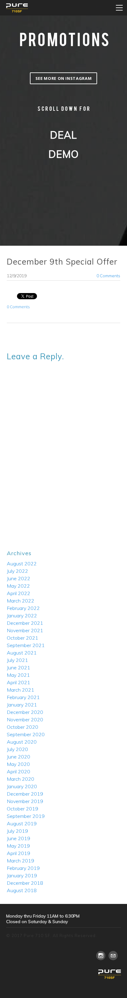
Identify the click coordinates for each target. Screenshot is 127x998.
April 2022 (18, 593)
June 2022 (18, 578)
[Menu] (119, 7)
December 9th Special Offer (62, 262)
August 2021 (22, 653)
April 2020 (18, 771)
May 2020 (18, 764)
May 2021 (18, 675)
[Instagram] (100, 955)
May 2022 (18, 586)
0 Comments (108, 275)
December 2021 (25, 623)
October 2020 (22, 727)
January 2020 (22, 786)
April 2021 (18, 682)
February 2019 (23, 868)
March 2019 (20, 861)
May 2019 (18, 846)
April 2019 (18, 853)
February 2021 (23, 697)
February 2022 (23, 608)
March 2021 (20, 690)
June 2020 (18, 757)
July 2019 (17, 831)
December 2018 (25, 883)
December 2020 (25, 712)
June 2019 (18, 838)
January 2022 (22, 615)
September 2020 (26, 734)
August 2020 (22, 742)
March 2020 (20, 779)
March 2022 (20, 601)
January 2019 (22, 875)
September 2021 (26, 645)
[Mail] (113, 955)
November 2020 (25, 719)
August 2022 (22, 563)
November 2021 (25, 630)
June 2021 (18, 667)
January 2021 (22, 705)
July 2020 (17, 749)
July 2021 (17, 660)
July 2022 (17, 571)
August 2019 (22, 823)
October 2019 (22, 809)
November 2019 (25, 801)
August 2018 (22, 890)
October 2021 (22, 638)
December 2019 (25, 794)
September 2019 (26, 816)
